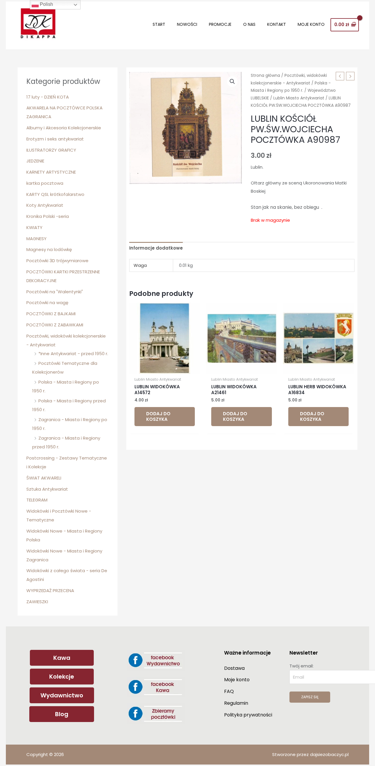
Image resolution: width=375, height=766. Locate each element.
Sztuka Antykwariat (47, 489)
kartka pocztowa (44, 183)
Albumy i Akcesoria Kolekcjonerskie (63, 128)
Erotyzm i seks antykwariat (55, 139)
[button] (232, 81)
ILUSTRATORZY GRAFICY (51, 150)
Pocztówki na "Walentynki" (54, 292)
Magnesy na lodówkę (49, 249)
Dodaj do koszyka (158, 417)
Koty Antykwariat (44, 205)
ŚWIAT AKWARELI (43, 478)
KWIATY (34, 227)
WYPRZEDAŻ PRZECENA (50, 590)
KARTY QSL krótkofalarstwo (55, 194)
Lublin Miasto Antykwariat (298, 98)
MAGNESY (36, 238)
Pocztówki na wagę (47, 302)
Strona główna (265, 75)
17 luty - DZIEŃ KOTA (47, 97)
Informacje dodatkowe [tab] (156, 248)
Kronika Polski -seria (47, 216)
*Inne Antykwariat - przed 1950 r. (73, 353)
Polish (46, 4)
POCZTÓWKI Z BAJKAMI (51, 314)
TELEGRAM (36, 500)
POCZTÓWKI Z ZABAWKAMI (54, 325)
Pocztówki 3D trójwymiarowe (57, 260)
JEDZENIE (35, 161)
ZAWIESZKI (37, 602)
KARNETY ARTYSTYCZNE (51, 172)
